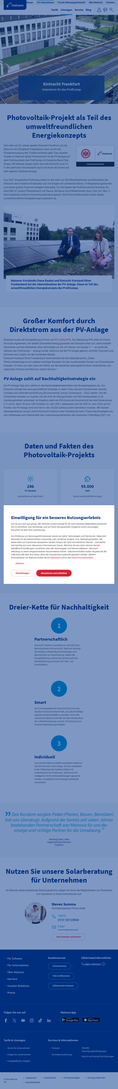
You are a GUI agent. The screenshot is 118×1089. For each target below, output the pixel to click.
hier (98, 545)
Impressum (55, 557)
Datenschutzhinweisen (82, 557)
